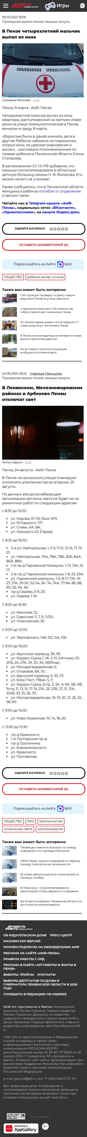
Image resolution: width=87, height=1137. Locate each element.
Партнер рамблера (40, 1116)
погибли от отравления (60, 191)
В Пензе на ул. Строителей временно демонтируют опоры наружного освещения (49, 889)
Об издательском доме (24, 935)
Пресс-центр (61, 935)
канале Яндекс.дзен (60, 212)
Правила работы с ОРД (24, 959)
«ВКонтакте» (63, 208)
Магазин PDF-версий (22, 941)
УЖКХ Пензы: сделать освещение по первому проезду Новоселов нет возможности (50, 862)
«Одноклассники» (18, 212)
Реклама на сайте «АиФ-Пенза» (31, 953)
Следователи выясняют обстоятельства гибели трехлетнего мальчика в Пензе (46, 310)
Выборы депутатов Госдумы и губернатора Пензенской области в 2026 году (40, 984)
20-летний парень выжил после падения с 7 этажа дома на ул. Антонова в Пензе (49, 324)
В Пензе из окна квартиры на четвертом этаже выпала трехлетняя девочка (50, 337)
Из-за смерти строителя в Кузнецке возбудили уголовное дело (43, 351)
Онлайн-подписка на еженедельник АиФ (41, 947)
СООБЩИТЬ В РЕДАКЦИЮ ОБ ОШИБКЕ (35, 994)
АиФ (36, 100)
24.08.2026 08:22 (14, 373)
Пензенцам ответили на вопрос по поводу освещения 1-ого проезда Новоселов (48, 849)
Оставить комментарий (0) (43, 245)
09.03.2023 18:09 (14, 17)
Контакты (46, 974)
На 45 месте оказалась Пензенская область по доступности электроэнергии (51, 903)
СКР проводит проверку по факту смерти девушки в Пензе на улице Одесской (47, 297)
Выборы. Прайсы (18, 974)
